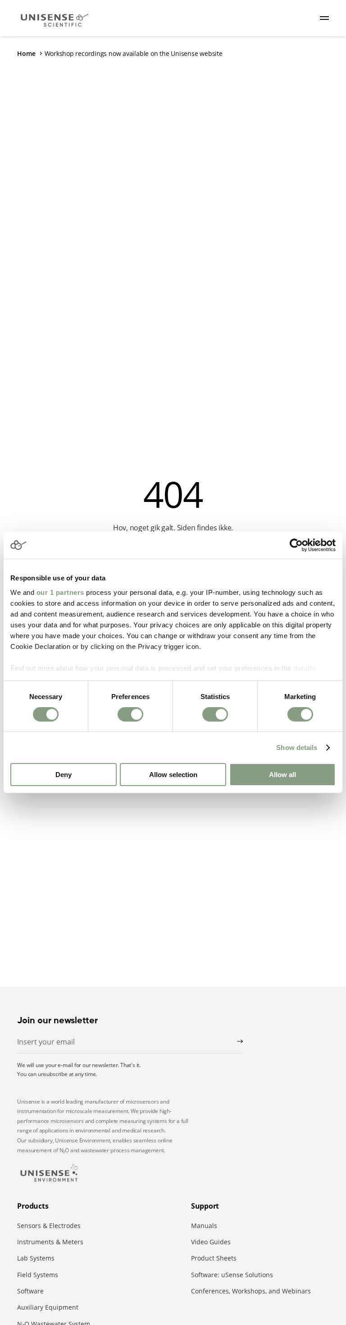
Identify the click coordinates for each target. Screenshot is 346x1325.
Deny (63, 774)
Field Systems (37, 1274)
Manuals (204, 1225)
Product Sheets (214, 1258)
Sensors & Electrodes (49, 1225)
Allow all (282, 774)
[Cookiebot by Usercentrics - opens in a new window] (296, 545)
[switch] (130, 714)
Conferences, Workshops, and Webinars (251, 1291)
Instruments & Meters (50, 1242)
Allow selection (173, 774)
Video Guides (211, 1242)
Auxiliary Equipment (47, 1307)
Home (26, 53)
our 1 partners (60, 592)
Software (30, 1291)
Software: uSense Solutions (232, 1274)
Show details (296, 747)
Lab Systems (36, 1258)
